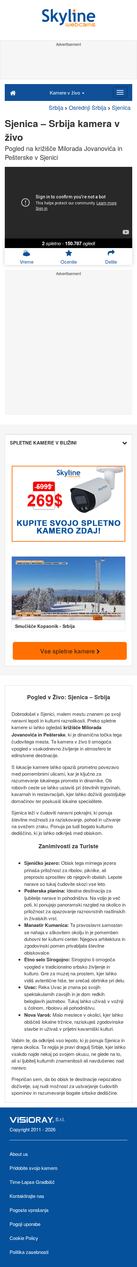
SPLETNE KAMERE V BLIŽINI (43, 442)
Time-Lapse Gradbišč (32, 1181)
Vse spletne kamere (68, 650)
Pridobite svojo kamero (33, 1167)
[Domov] (13, 92)
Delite (111, 261)
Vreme (26, 261)
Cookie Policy (24, 1238)
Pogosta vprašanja (29, 1209)
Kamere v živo (65, 92)
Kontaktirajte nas (27, 1195)
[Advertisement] (68, 63)
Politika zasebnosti (29, 1252)
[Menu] (120, 92)
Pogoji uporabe (25, 1224)
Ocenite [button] (69, 261)
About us (19, 1153)
